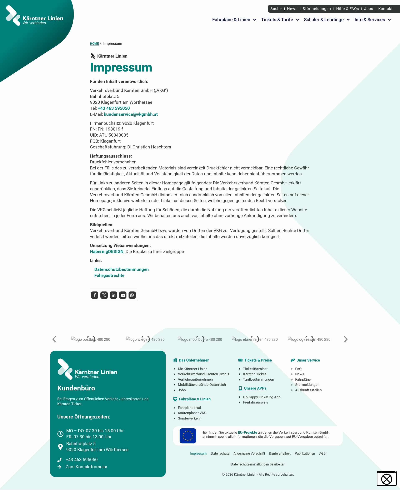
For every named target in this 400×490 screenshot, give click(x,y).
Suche (275, 8)
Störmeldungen (317, 8)
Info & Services (370, 19)
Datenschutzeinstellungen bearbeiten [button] (258, 464)
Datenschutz (220, 453)
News (292, 8)
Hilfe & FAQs (347, 8)
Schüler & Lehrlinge (324, 19)
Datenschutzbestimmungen (121, 269)
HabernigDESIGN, (107, 251)
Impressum (198, 453)
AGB (322, 453)
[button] (94, 295)
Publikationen (305, 453)
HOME (94, 43)
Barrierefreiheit (280, 453)
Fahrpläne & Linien (231, 19)
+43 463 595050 (114, 108)
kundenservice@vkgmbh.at (131, 114)
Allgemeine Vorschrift (249, 453)
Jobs (368, 8)
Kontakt (385, 8)
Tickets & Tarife (277, 19)
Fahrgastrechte (109, 275)
